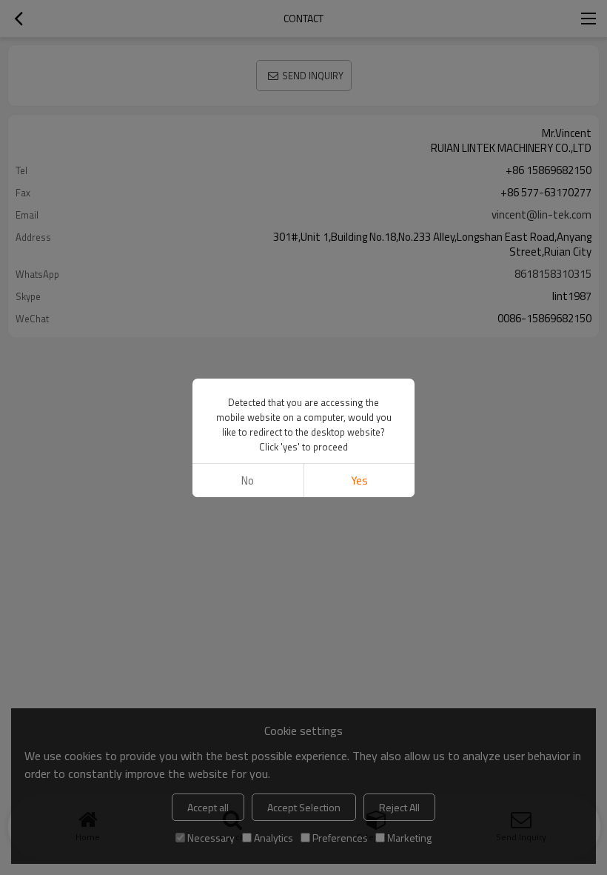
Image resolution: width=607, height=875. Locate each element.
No (247, 480)
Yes (359, 480)
